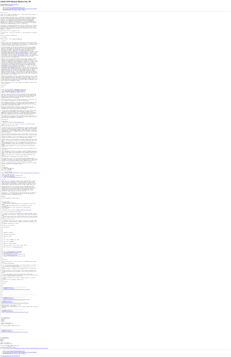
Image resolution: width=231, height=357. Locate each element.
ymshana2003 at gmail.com (13, 4)
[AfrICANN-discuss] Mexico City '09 (17, 7)
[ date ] (12, 9)
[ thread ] (16, 9)
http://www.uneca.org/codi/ (21, 52)
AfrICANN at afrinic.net (8, 288)
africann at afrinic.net (20, 90)
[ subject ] (20, 9)
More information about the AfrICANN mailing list (10, 355)
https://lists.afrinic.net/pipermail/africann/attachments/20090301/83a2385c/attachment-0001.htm (25, 348)
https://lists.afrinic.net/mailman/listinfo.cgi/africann (16, 289)
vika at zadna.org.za (9, 90)
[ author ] (23, 9)
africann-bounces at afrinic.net (12, 172)
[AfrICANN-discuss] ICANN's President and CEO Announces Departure (23, 8)
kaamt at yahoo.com (17, 38)
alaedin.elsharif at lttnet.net (23, 209)
